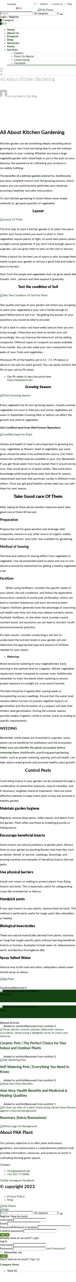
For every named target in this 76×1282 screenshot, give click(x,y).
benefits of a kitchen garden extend (27, 176)
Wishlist (44, 4)
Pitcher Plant (9, 1000)
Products (12, 36)
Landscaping (22, 59)
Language (11, 4)
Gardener (20, 63)
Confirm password (11, 1231)
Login (4, 1256)
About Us (13, 33)
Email (3, 1223)
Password (18, 1227)
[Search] (61, 14)
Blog (70, 4)
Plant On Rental (24, 56)
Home (11, 29)
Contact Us (57, 4)
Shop (10, 39)
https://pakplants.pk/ (20, 380)
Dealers (19, 53)
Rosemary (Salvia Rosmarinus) (23, 1118)
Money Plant (9, 1016)
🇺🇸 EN (19, 8)
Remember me (13, 1252)
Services (12, 49)
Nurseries (13, 43)
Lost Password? (56, 1248)
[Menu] (1, 70)
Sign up (4, 1234)
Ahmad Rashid (16, 96)
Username (6, 1219)
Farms (10, 46)
